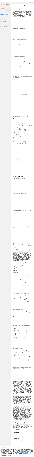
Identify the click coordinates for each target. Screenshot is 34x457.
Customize (9, 455)
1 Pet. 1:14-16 (29, 166)
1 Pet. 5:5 (20, 157)
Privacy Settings (25, 453)
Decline (5, 455)
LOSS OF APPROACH (3, 19)
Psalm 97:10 (15, 84)
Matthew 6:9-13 (20, 382)
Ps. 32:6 (29, 7)
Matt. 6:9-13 (29, 232)
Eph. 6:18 (25, 242)
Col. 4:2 (30, 330)
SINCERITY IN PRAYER (3, 12)
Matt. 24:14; (25, 339)
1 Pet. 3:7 (28, 109)
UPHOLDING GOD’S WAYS (4, 14)
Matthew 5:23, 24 (28, 121)
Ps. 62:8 (29, 245)
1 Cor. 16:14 (19, 159)
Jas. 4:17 (27, 186)
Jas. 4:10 (27, 277)
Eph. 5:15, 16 (19, 318)
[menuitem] (1, 1)
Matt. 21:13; (15, 360)
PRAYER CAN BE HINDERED (4, 16)
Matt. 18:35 (23, 46)
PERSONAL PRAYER (3, 23)
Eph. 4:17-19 (18, 86)
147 (27, 419)
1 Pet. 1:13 (28, 339)
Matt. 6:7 (21, 260)
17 (26, 143)
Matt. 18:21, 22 (15, 152)
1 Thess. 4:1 (26, 134)
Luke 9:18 (25, 264)
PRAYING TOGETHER (3, 26)
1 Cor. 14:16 (15, 393)
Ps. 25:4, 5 (18, 24)
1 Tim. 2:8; (21, 143)
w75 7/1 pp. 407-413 (4, 2)
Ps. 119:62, (24, 419)
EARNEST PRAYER (3, 21)
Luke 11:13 (20, 313)
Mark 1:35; (21, 264)
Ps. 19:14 (29, 281)
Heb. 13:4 (21, 90)
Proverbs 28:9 (16, 67)
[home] (1, 1)
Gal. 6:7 (29, 174)
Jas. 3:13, (24, 143)
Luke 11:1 (18, 360)
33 (15, 48)
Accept (2, 455)
